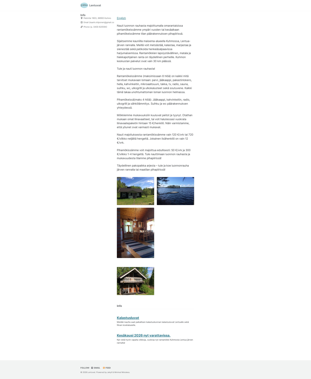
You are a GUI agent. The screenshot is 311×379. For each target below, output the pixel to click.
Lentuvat (95, 5)
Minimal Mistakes (122, 372)
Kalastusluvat (128, 318)
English (121, 18)
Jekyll (109, 372)
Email (96, 368)
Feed (108, 368)
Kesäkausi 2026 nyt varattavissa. (143, 335)
